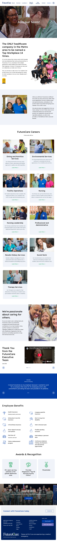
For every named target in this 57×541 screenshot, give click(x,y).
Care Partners (38, 3)
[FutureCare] (11, 534)
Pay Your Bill (47, 521)
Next (53, 367)
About (13, 3)
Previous (3, 367)
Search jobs (28, 498)
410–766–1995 (9, 525)
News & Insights (31, 3)
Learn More (14, 167)
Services (18, 3)
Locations (24, 3)
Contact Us (49, 511)
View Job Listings (47, 524)
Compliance (31, 527)
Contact (43, 3)
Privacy (30, 525)
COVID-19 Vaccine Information (33, 521)
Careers (49, 3)
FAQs (17, 529)
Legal (30, 528)
